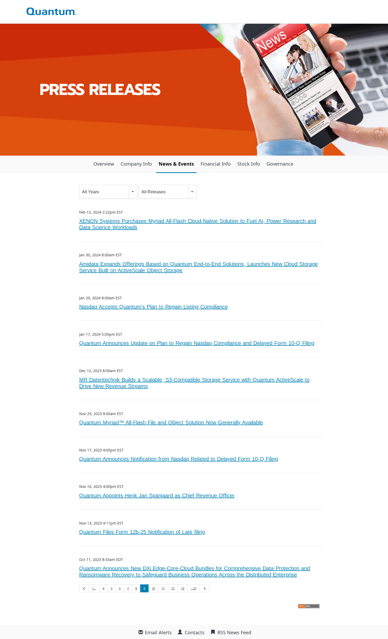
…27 (193, 588)
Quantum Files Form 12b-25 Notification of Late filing (142, 532)
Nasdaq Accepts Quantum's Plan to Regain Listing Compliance (153, 307)
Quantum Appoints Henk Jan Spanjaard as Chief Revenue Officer (157, 495)
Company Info (136, 164)
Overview (103, 164)
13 (182, 588)
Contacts (195, 632)
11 (163, 588)
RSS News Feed (234, 632)
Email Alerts (158, 632)
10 (153, 588)
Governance (280, 164)
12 (172, 588)
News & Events (176, 164)
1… (94, 588)
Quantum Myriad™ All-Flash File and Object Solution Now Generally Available (171, 422)
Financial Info (216, 164)
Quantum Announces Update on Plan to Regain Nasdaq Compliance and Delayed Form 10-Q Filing (196, 343)
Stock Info (248, 164)
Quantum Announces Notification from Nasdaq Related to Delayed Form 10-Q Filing (178, 459)
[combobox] (108, 192)
